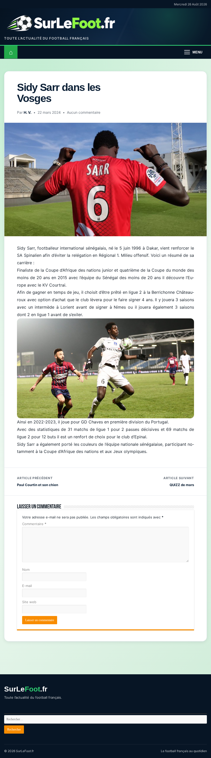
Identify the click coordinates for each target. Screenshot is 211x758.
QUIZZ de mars (178, 481)
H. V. (27, 112)
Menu (197, 52)
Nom (26, 569)
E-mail (27, 586)
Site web (29, 602)
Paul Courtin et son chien (37, 481)
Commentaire (34, 524)
